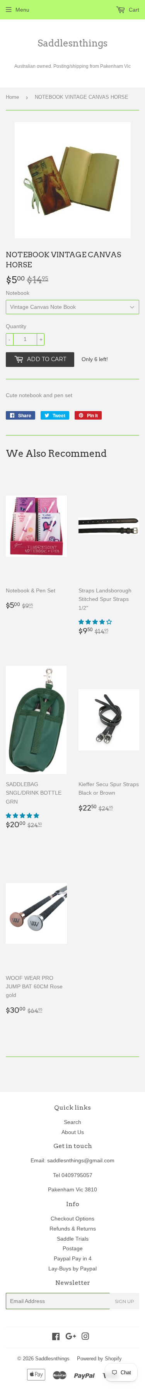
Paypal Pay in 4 (73, 1258)
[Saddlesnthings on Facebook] (56, 1337)
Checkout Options (72, 1218)
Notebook (17, 293)
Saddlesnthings (72, 43)
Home (12, 97)
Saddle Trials (73, 1239)
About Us (72, 1132)
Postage (73, 1248)
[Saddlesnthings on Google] (70, 1337)
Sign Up (124, 1301)
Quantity (16, 326)
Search (72, 1122)
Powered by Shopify (99, 1358)
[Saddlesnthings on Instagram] (85, 1337)
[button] (95, 622)
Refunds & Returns (72, 1228)
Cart (133, 10)
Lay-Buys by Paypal (72, 1268)
